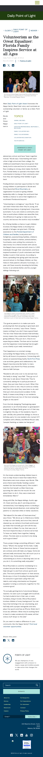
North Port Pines (34, 359)
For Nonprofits (24, 698)
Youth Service (19, 141)
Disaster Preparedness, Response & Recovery (26, 127)
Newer (34, 30)
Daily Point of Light (20, 30)
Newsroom (7, 708)
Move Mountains (21, 189)
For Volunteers (24, 704)
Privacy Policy (24, 711)
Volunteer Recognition (22, 137)
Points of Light (25, 61)
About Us (7, 698)
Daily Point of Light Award (17, 104)
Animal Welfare (19, 120)
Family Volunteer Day (21, 131)
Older (8, 30)
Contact (23, 708)
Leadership (7, 704)
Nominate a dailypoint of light (25, 149)
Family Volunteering (21, 134)
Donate (21, 691)
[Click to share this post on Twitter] (9, 65)
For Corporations (25, 701)
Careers (6, 711)
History (6, 701)
